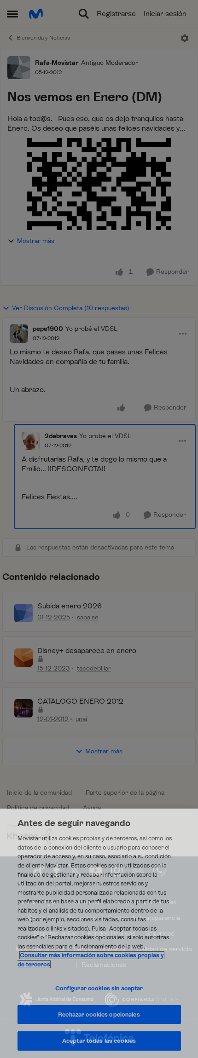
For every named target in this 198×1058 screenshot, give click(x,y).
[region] (99, 933)
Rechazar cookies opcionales (99, 1014)
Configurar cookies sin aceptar (99, 988)
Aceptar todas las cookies (99, 1040)
